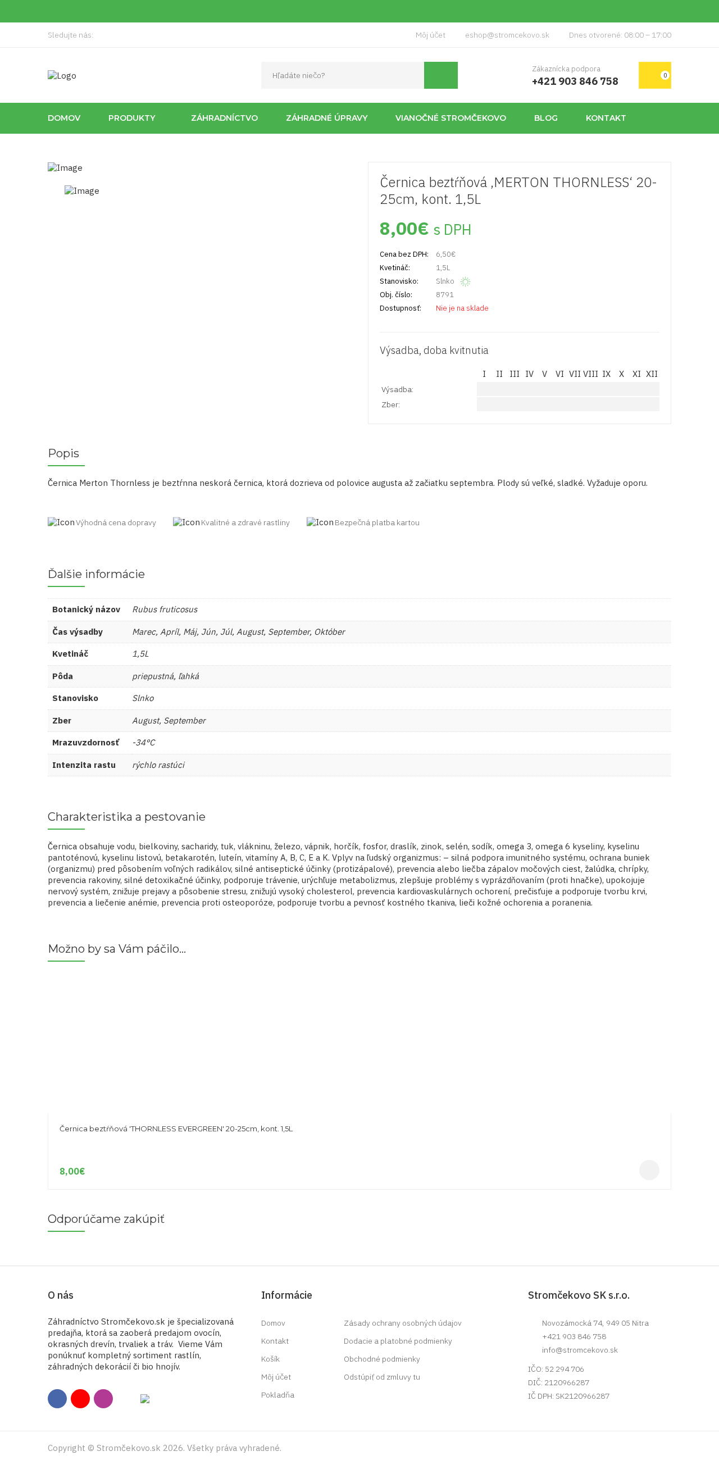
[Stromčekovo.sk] (62, 75)
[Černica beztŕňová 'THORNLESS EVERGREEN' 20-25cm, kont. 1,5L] (359, 979)
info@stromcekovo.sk (580, 1350)
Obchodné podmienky (382, 1359)
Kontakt (606, 118)
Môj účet (430, 35)
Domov (64, 118)
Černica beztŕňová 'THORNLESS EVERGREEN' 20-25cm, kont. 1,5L (176, 1128)
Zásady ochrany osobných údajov (403, 1323)
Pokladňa (277, 1395)
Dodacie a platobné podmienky (398, 1341)
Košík (270, 1359)
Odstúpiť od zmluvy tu (382, 1377)
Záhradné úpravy (326, 118)
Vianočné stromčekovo (450, 118)
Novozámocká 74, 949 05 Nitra (595, 1323)
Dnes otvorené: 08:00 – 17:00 (620, 35)
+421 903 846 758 (574, 1336)
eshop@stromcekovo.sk (507, 35)
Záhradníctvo (224, 118)
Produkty (131, 118)
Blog (546, 118)
